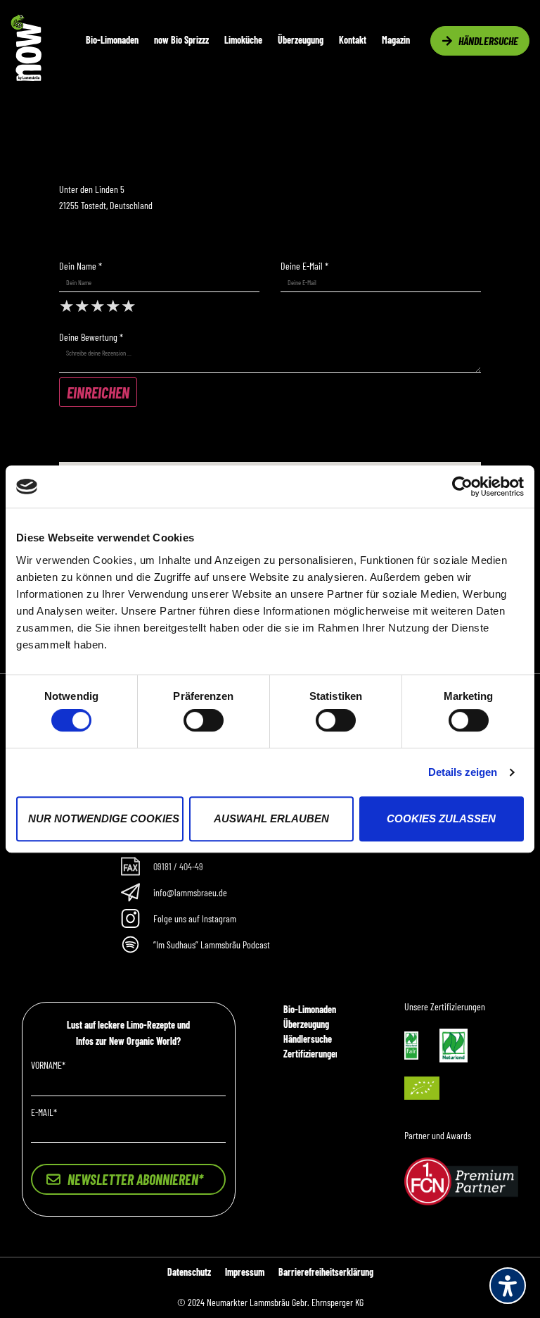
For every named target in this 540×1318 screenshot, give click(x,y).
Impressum (244, 1272)
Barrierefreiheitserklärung (325, 1272)
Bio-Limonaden (112, 40)
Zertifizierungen (311, 1054)
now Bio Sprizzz (181, 40)
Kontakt (352, 40)
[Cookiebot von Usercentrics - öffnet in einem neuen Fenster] (462, 486)
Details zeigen (462, 772)
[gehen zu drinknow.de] (26, 77)
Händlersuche (307, 1039)
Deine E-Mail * (304, 266)
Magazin (396, 40)
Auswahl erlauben (271, 818)
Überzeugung (300, 40)
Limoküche (243, 40)
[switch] (204, 720)
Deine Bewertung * (91, 337)
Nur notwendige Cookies (103, 818)
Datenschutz (189, 1272)
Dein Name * (80, 266)
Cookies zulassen (441, 818)
